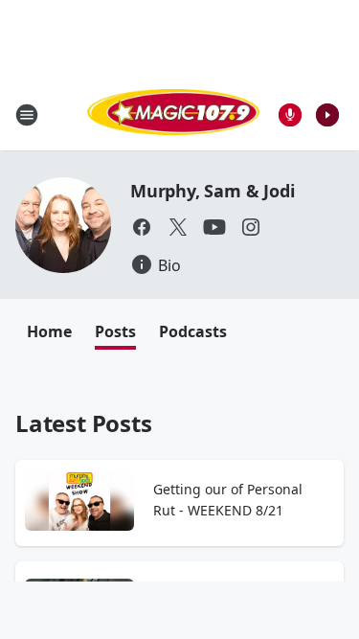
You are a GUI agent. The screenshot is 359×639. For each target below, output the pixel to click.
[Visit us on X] (178, 227)
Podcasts (193, 331)
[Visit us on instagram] (250, 227)
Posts (115, 331)
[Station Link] (173, 115)
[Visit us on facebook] (141, 227)
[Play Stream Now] (327, 114)
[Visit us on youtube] (214, 227)
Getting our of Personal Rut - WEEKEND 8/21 (228, 499)
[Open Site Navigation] (26, 114)
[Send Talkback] (290, 114)
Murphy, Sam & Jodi (212, 190)
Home (49, 331)
